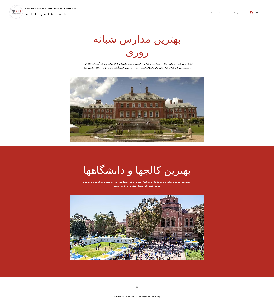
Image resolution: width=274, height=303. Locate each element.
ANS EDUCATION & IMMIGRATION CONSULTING (51, 8)
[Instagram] (137, 287)
